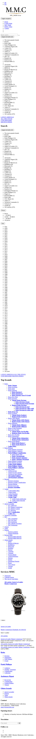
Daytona (6, 656)
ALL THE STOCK (6, 119)
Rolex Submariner (13, 436)
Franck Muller (12, 555)
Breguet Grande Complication (17, 482)
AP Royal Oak (12, 471)
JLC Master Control (14, 509)
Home (6, 22)
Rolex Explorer (12, 413)
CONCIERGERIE (6, 120)
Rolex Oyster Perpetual (15, 428)
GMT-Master (8, 659)
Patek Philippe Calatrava (15, 451)
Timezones (7, 575)
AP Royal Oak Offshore (15, 474)
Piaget (10, 563)
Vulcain (10, 566)
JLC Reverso (12, 510)
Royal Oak (7, 680)
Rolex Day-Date (13, 397)
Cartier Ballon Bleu (13, 490)
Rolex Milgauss (12, 423)
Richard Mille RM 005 (14, 536)
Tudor (6, 528)
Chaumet (10, 551)
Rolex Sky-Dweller (13, 435)
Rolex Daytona (12, 398)
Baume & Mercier (13, 543)
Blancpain (11, 546)
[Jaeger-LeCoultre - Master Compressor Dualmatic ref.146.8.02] (18, 617)
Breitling (10, 548)
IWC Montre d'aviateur (15, 523)
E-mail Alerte (8, 23)
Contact (6, 28)
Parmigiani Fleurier (13, 561)
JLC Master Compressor (15, 507)
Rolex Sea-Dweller (13, 430)
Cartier (6, 489)
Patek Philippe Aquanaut (15, 449)
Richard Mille (8, 535)
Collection (7, 673)
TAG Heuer (11, 564)
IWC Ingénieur (12, 522)
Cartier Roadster (13, 494)
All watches (8, 582)
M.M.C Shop (8, 26)
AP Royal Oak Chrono (15, 472)
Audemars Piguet (9, 469)
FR (5, 2)
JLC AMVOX (12, 505)
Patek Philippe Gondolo (15, 461)
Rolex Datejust (12, 390)
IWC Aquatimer (12, 518)
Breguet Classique (13, 481)
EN (5, 4)
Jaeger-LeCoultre (17, 582)
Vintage (6, 685)
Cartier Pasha (12, 492)
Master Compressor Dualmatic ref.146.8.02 (13, 629)
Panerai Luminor (13, 532)
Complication (8, 671)
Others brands (8, 540)
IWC (5, 517)
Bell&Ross (11, 545)
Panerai (6, 530)
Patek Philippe (8, 448)
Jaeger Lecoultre (9, 504)
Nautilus (6, 669)
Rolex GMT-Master (14, 418)
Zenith (10, 568)
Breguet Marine (12, 484)
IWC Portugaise (12, 525)
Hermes (10, 558)
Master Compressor (10, 583)
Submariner (7, 657)
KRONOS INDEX (6, 122)
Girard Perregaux (13, 556)
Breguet (6, 479)
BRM (9, 541)
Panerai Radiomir (13, 533)
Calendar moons (9, 577)
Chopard (10, 553)
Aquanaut (13, 669)
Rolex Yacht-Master (14, 441)
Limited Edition (9, 683)
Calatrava (7, 668)
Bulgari (10, 550)
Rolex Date (11, 389)
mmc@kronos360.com (7, 707)
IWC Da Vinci (12, 520)
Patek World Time (17, 454)
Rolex (6, 384)
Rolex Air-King (12, 387)
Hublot (10, 559)
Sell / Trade (7, 25)
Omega (6, 527)
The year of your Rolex (11, 579)
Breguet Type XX (13, 486)
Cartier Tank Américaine (19, 499)
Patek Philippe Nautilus (15, 463)
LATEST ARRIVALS (7, 117)
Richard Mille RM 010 (14, 538)
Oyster (6, 661)
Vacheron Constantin (10, 515)
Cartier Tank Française (18, 500)
